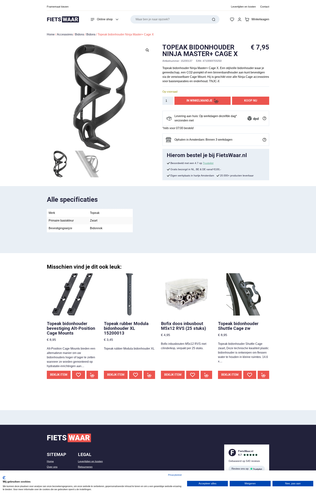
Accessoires (65, 34)
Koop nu (250, 100)
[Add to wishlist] (78, 375)
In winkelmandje (199, 100)
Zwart (93, 220)
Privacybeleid (175, 475)
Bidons (79, 34)
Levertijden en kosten (243, 6)
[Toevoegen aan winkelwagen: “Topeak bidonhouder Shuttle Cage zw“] (263, 375)
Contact (264, 6)
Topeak (94, 212)
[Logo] (63, 19)
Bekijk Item (58, 374)
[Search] (214, 19)
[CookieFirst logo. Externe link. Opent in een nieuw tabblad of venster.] (4, 477)
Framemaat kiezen (58, 6)
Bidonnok (96, 228)
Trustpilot (208, 163)
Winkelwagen (260, 19)
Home (51, 34)
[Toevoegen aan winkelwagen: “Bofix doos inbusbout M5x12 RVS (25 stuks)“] (206, 375)
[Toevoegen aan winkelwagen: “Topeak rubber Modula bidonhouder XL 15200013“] (149, 375)
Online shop (105, 19)
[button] (147, 50)
